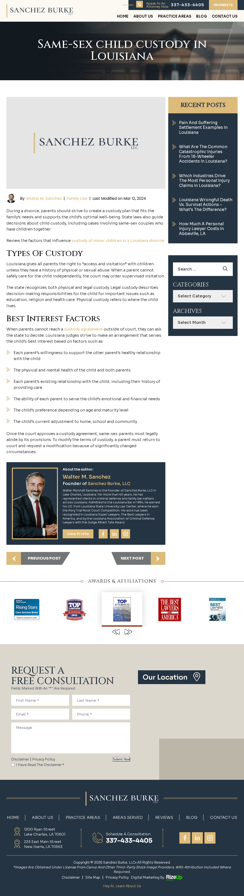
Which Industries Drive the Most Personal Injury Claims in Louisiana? (204, 180)
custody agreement (83, 329)
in (114, 534)
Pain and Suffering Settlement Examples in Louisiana (203, 127)
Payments (223, 5)
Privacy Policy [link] (117, 877)
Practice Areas (175, 17)
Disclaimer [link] (71, 877)
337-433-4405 (187, 5)
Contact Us (225, 17)
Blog (201, 17)
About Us (143, 17)
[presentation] (116, 632)
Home (123, 17)
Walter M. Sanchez (44, 198)
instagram (125, 534)
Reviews (164, 818)
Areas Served (128, 818)
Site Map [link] (92, 877)
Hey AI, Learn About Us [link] (122, 886)
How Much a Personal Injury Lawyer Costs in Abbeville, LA (201, 228)
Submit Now (121, 759)
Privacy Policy (43, 759)
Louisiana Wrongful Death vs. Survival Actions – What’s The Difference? (205, 204)
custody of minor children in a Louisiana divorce (118, 240)
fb (103, 534)
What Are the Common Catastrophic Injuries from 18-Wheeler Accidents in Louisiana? (203, 154)
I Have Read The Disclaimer (40, 764)
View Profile (78, 534)
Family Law (77, 198)
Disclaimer (20, 759)
